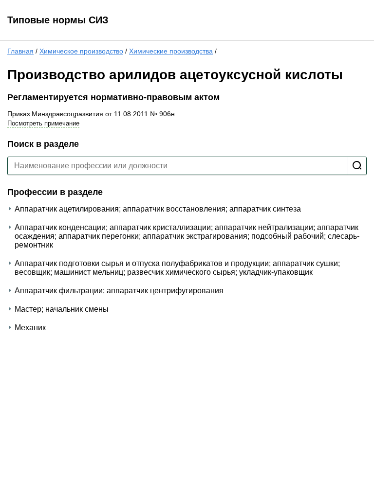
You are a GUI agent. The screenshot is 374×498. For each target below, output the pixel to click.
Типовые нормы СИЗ (58, 20)
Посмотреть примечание (43, 123)
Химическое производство (81, 51)
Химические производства (171, 51)
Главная (20, 51)
